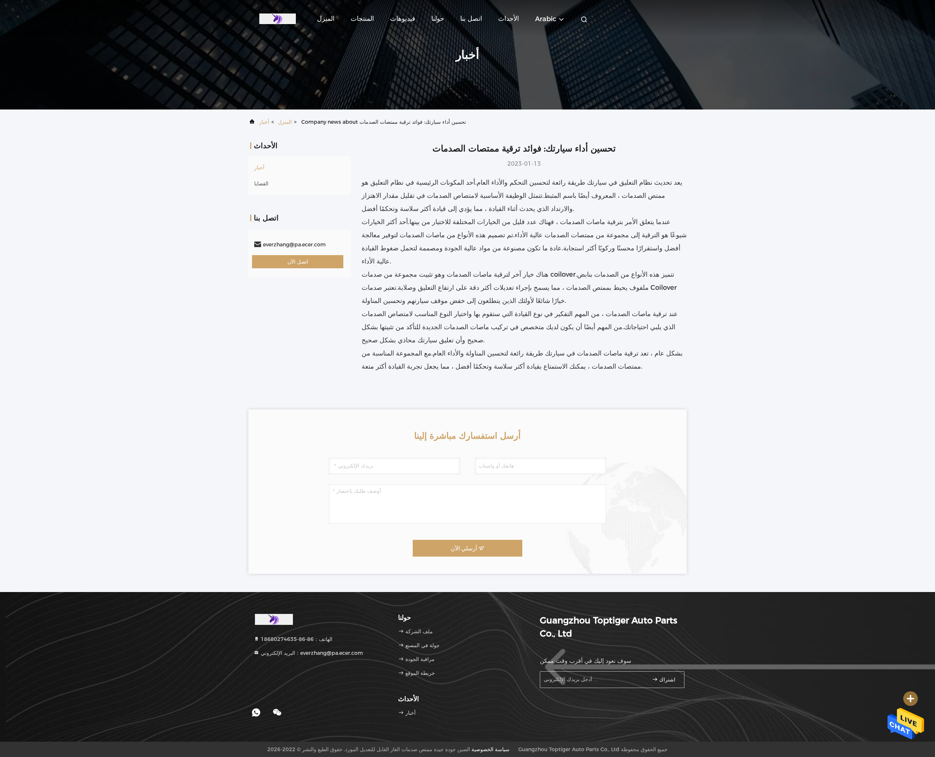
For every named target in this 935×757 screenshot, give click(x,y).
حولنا (437, 19)
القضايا (261, 183)
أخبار (264, 122)
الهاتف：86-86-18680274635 (295, 639)
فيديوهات (402, 19)
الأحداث (508, 19)
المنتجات (362, 19)
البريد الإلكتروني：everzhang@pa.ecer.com (311, 653)
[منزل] (277, 18)
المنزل (326, 19)
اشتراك (666, 680)
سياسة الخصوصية (491, 749)
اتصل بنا (471, 19)
